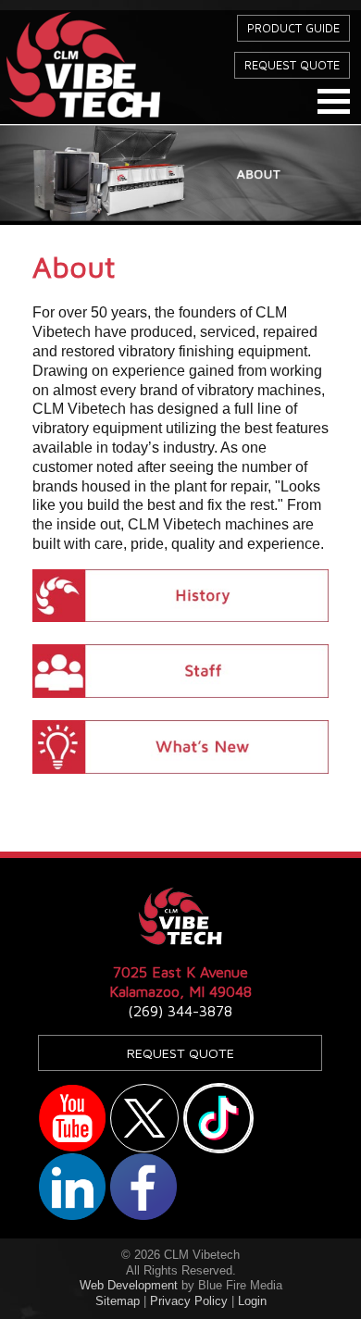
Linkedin (72, 1186)
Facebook (143, 1186)
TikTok (218, 1118)
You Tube (72, 1118)
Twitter (144, 1118)
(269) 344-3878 (180, 1010)
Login (252, 1301)
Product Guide (293, 28)
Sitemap (117, 1301)
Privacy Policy (189, 1301)
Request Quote (292, 65)
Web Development (129, 1285)
